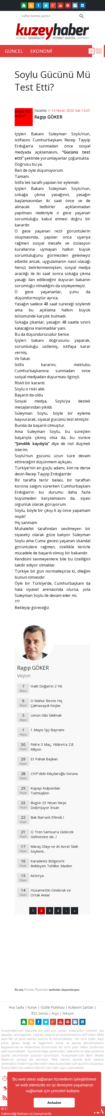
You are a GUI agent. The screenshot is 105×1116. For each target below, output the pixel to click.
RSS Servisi (40, 1013)
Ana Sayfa (16, 1007)
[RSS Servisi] (31, 5)
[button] (82, 1091)
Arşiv (55, 1013)
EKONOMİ (41, 51)
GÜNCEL (14, 51)
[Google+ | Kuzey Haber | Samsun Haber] (53, 5)
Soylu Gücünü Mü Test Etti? (52, 80)
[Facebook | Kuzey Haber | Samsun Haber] (38, 5)
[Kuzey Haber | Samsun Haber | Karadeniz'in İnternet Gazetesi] (24, 5)
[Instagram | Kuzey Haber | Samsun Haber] (75, 5)
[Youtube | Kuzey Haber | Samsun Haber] (60, 5)
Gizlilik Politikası (53, 1007)
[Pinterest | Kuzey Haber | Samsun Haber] (68, 5)
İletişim (68, 1013)
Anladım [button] (54, 1103)
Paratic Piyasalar (36, 989)
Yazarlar (40, 110)
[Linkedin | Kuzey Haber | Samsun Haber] (82, 5)
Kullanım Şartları (81, 1007)
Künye (32, 1007)
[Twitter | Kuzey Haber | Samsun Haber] (46, 5)
